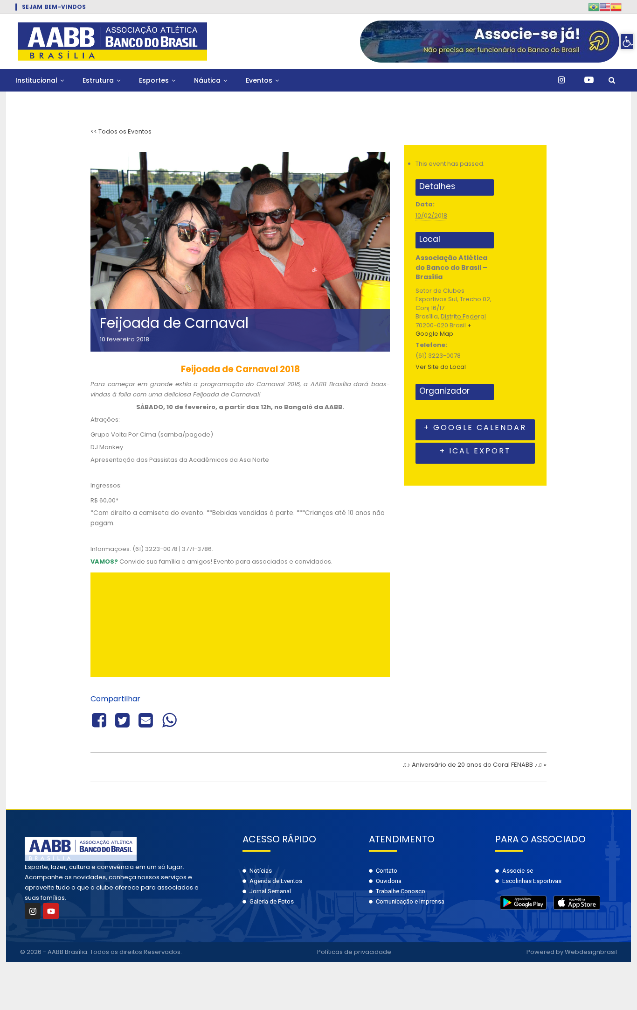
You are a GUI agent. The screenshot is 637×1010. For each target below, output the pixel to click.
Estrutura (98, 80)
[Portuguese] (593, 6)
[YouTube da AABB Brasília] (589, 80)
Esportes (154, 80)
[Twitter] (122, 719)
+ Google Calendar (475, 427)
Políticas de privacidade (354, 951)
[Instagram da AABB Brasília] (561, 80)
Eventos (259, 80)
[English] (604, 6)
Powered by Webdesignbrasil (571, 951)
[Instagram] (33, 911)
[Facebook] (100, 719)
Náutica (207, 80)
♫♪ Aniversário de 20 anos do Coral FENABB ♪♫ (474, 764)
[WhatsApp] (169, 719)
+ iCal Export (475, 450)
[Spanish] (616, 6)
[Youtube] (51, 911)
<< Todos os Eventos (121, 131)
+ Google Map (443, 330)
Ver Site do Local (440, 366)
